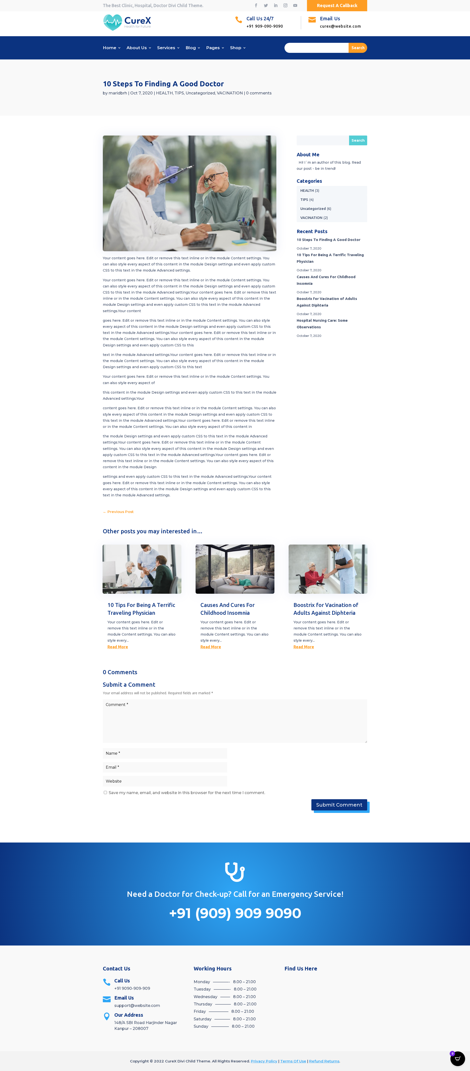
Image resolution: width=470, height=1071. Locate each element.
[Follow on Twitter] (266, 5)
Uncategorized (200, 93)
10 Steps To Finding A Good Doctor (328, 240)
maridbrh (118, 93)
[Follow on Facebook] (256, 5)
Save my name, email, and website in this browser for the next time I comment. (187, 792)
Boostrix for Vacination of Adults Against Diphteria (327, 301)
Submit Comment (339, 805)
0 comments (259, 93)
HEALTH (164, 93)
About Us (137, 48)
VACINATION (230, 93)
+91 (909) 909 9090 (235, 913)
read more (117, 647)
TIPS (179, 93)
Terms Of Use (293, 1061)
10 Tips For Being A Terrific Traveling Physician (330, 258)
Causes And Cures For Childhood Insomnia (326, 280)
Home (109, 48)
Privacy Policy (264, 1061)
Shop (235, 48)
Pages (213, 48)
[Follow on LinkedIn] (276, 5)
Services (166, 48)
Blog (191, 48)
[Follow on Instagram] (285, 5)
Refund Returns (324, 1061)
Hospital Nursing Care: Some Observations (322, 323)
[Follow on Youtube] (295, 5)
